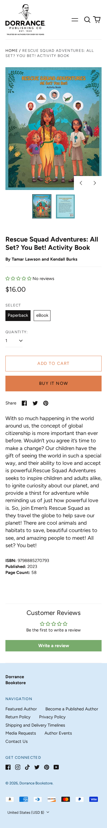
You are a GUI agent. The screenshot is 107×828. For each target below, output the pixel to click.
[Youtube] (56, 767)
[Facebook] (8, 767)
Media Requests (20, 733)
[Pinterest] (46, 767)
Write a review (53, 645)
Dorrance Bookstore (36, 783)
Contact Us (16, 741)
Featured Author (21, 709)
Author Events (58, 733)
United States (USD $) (26, 812)
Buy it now (53, 383)
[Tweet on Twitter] (35, 403)
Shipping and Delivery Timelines (35, 725)
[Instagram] (18, 767)
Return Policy (18, 716)
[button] (87, 19)
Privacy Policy (52, 716)
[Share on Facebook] (24, 403)
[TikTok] (27, 767)
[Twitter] (37, 767)
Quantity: (16, 332)
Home (11, 50)
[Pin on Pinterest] (46, 403)
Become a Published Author (71, 709)
